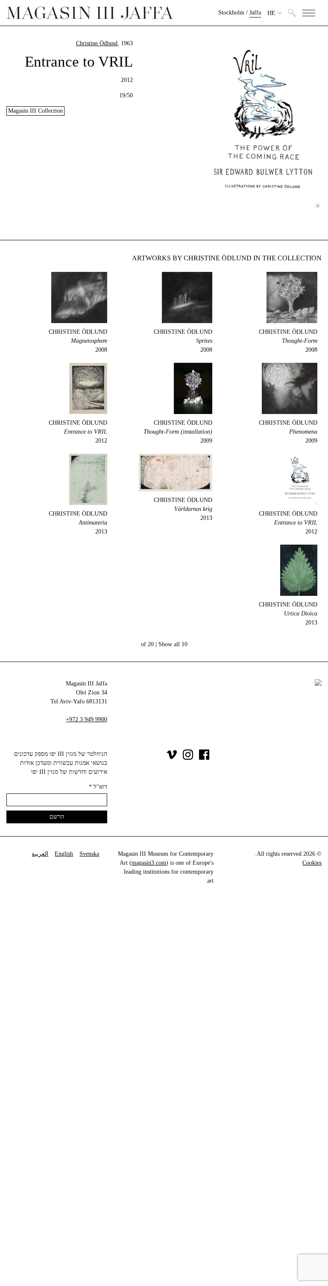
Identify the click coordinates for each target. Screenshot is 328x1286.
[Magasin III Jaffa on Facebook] (204, 758)
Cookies (312, 863)
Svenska (89, 854)
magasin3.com (149, 863)
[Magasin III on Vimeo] (172, 758)
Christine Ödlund (96, 43)
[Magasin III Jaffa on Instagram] (188, 758)
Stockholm (231, 12)
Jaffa (255, 12)
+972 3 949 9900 (86, 719)
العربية (40, 854)
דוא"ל (98, 787)
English (64, 854)
